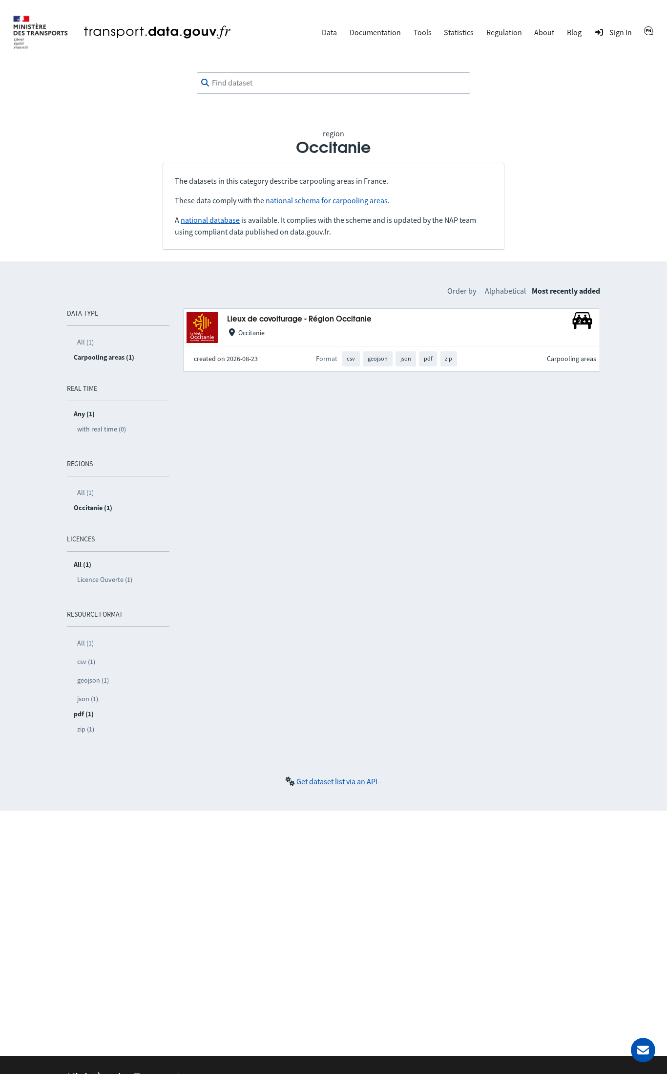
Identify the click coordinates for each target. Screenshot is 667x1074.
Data (329, 32)
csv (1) (86, 661)
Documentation (375, 32)
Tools (423, 32)
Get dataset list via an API (336, 781)
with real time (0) (101, 429)
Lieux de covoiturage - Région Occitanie (299, 319)
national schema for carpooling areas (327, 200)
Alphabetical (505, 291)
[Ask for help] (643, 1050)
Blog (574, 32)
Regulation (504, 32)
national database (210, 220)
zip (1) (85, 729)
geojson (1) (93, 680)
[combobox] (333, 83)
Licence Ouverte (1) (104, 579)
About (544, 32)
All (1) (85, 342)
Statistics (459, 32)
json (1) (87, 698)
